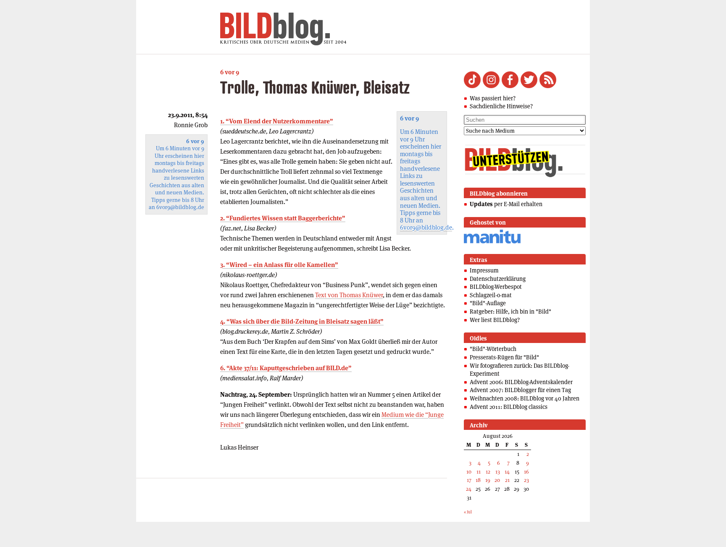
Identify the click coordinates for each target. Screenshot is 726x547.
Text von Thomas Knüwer (349, 295)
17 (469, 480)
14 (507, 471)
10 (468, 471)
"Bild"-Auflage (488, 303)
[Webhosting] (492, 242)
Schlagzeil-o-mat (491, 295)
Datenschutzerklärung (498, 279)
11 (478, 471)
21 (507, 480)
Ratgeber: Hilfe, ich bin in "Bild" (510, 311)
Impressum (484, 270)
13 (497, 471)
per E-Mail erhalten (506, 204)
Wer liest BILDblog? (495, 320)
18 (478, 480)
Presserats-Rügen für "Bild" (504, 357)
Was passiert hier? (493, 98)
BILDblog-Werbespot (496, 287)
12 (488, 471)
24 (468, 488)
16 (526, 471)
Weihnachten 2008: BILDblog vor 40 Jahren (524, 398)
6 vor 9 (229, 72)
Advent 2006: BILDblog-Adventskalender (521, 382)
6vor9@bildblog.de (426, 227)
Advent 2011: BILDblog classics (508, 407)
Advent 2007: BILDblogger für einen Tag (520, 390)
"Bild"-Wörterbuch (493, 349)
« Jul (468, 512)
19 (487, 480)
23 (526, 480)
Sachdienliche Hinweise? (501, 106)
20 (497, 480)
